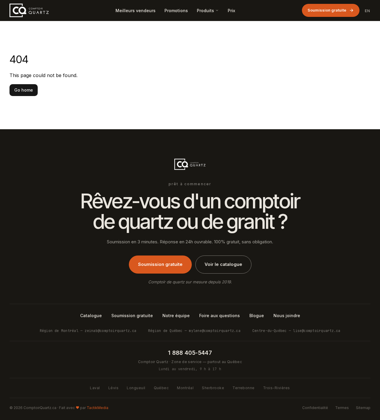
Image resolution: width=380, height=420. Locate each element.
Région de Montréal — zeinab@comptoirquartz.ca (88, 330)
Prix (231, 10)
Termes (342, 407)
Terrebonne (243, 388)
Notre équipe (176, 315)
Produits (205, 10)
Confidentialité (315, 407)
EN (367, 11)
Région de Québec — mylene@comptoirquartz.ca (194, 330)
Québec (161, 388)
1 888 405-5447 (190, 352)
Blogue (256, 315)
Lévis (113, 388)
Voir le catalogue (223, 264)
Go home (23, 89)
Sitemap (363, 407)
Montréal (185, 388)
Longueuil (136, 388)
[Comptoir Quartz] (29, 10)
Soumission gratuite (327, 10)
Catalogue (91, 315)
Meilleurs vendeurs (135, 10)
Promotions (176, 10)
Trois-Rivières (276, 388)
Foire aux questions (219, 315)
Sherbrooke (213, 388)
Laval (95, 388)
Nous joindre (286, 315)
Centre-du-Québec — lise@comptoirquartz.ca (296, 330)
